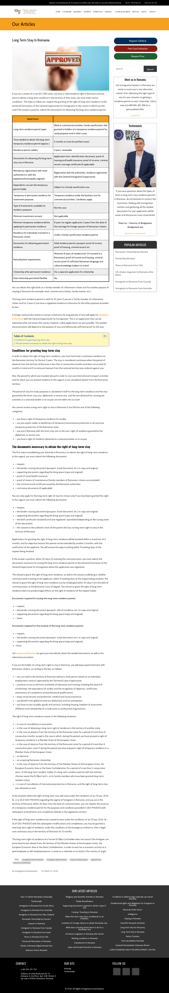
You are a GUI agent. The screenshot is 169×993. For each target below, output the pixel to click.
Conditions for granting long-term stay (32, 340)
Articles (136, 12)
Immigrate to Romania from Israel (36, 932)
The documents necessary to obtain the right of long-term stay (43, 343)
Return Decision (132, 936)
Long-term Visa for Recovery (132, 927)
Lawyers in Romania (36, 923)
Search (150, 69)
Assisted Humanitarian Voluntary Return (133, 945)
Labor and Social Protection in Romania (84, 947)
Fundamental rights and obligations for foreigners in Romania (133, 904)
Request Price (137, 56)
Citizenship (66, 12)
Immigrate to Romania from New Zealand (36, 914)
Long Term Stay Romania (78, 860)
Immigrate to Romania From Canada (133, 281)
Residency (78, 12)
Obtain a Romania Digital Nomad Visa (36, 946)
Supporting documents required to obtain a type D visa (84, 907)
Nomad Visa (98, 12)
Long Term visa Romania (21, 863)
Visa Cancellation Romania (132, 941)
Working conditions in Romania (84, 938)
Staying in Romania (132, 918)
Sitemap (67, 968)
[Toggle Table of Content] (104, 336)
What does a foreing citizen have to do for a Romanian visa (84, 928)
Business (87, 12)
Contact (152, 12)
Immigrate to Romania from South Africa (36, 906)
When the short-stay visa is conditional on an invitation (84, 917)
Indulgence (132, 914)
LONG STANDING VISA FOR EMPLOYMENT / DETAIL (133, 950)
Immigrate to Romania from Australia (133, 288)
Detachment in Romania (84, 943)
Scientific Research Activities (133, 923)
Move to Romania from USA (129, 265)
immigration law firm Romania (33, 860)
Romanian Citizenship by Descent (131, 252)
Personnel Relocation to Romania (36, 941)
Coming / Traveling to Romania (85, 912)
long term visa (96, 860)
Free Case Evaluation (137, 48)
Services (108, 12)
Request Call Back (137, 41)
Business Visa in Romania (36, 950)
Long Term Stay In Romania (132, 932)
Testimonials (36, 901)
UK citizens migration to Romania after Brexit (134, 273)
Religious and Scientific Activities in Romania (84, 897)
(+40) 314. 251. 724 (150, 3)
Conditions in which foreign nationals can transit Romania (132, 898)
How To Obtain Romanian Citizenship (36, 897)
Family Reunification (125, 258)
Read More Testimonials (135, 233)
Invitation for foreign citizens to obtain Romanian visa (84, 923)
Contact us (135, 115)
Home (58, 12)
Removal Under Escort (132, 909)
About (144, 12)
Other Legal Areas (122, 12)
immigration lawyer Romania (57, 860)
